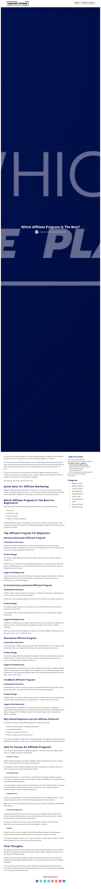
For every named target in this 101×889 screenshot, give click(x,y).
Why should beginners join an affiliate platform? (81, 472)
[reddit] (52, 881)
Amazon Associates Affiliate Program (78, 465)
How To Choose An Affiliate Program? (77, 474)
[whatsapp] (41, 881)
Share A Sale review (14, 675)
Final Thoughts (71, 475)
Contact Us (91, 2)
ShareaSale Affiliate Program (76, 468)
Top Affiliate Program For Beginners (77, 463)
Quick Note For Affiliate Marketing (76, 459)
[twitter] (44, 881)
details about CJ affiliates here (20, 633)
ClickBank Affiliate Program (75, 470)
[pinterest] (60, 881)
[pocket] (56, 881)
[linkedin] (64, 881)
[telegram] (48, 881)
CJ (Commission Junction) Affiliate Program (79, 466)
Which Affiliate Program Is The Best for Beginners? (80, 461)
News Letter (84, 2)
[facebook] (37, 881)
